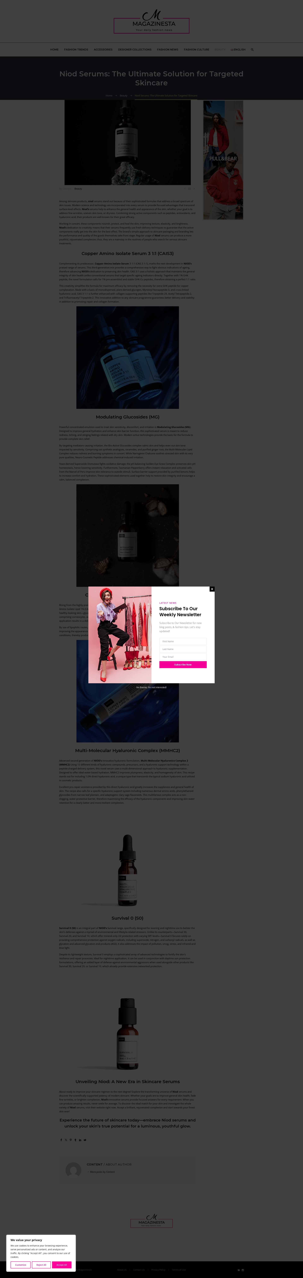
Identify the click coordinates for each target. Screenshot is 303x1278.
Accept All (61, 1264)
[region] (41, 1253)
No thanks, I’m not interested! (151, 687)
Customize (20, 1264)
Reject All (41, 1264)
